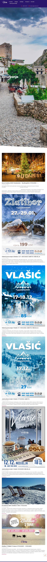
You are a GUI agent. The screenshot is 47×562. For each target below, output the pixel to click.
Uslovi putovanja (13, 3)
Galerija (21, 1)
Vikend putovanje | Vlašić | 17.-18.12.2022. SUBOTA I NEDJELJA (20, 328)
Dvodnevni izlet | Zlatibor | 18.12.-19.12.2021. (14, 505)
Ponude (27, 1)
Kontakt (32, 1)
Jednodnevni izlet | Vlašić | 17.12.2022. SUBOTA (15, 399)
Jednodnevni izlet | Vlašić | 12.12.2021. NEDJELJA (16, 469)
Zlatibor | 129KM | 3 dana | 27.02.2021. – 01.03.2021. (17, 546)
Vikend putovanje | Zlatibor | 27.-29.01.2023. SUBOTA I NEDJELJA (21, 256)
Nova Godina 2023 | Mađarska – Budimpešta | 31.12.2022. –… (20, 183)
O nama (11, 1)
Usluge (16, 1)
